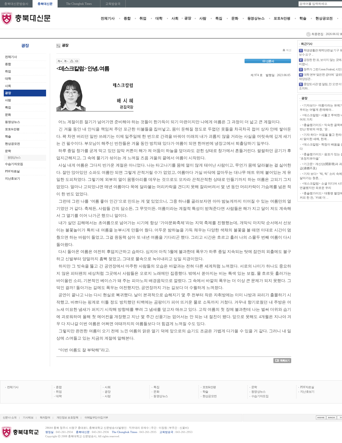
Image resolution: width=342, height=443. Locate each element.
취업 (142, 18)
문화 (234, 18)
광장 (187, 18)
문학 (254, 387)
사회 (175, 18)
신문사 (270, 61)
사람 (202, 18)
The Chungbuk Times (79, 4)
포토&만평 (282, 18)
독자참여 (45, 417)
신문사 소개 (10, 417)
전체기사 (107, 18)
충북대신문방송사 (16, 4)
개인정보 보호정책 (67, 417)
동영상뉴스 (256, 18)
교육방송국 (112, 4)
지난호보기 (12, 178)
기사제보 (28, 417)
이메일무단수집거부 (96, 417)
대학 (158, 18)
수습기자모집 (14, 164)
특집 (218, 18)
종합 (127, 18)
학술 (302, 18)
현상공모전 (324, 18)
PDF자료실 (12, 171)
